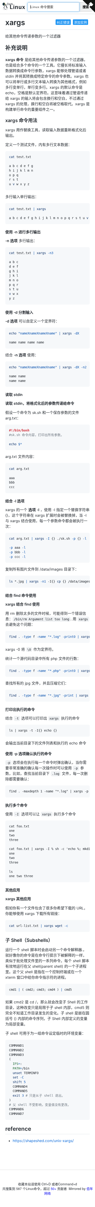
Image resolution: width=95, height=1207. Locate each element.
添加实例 (80, 22)
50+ (53, 1188)
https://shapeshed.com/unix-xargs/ (43, 1140)
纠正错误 (63, 22)
